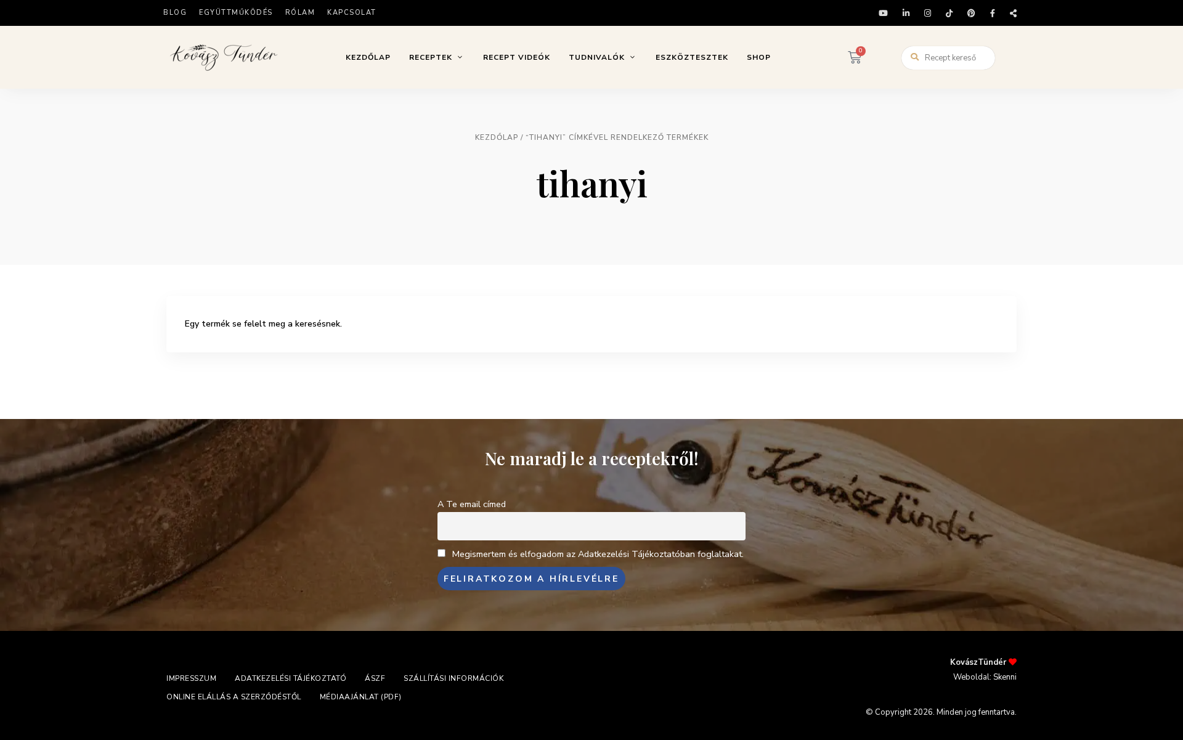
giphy (1013, 13)
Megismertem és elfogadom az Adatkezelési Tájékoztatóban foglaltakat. (598, 554)
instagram (927, 13)
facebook (992, 13)
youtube (883, 13)
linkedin (906, 13)
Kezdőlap (496, 137)
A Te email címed (471, 504)
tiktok (949, 13)
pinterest (971, 13)
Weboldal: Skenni (985, 677)
